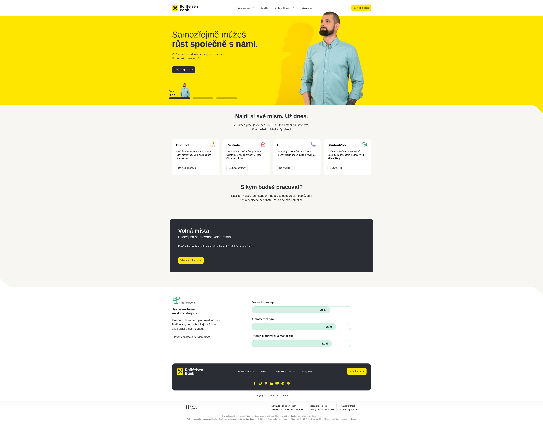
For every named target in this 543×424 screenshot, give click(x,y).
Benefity (264, 8)
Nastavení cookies (318, 406)
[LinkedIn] (271, 383)
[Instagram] (260, 383)
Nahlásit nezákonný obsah (284, 406)
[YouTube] (277, 383)
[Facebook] (254, 383)
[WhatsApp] (288, 383)
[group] (203, 89)
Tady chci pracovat (183, 69)
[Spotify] (283, 383)
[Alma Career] (192, 408)
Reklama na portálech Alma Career (288, 409)
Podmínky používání (349, 409)
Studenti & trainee (283, 8)
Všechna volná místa (190, 260)
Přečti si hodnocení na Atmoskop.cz (192, 337)
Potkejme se (306, 8)
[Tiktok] (266, 383)
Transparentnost (347, 406)
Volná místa (363, 8)
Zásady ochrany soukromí (322, 409)
